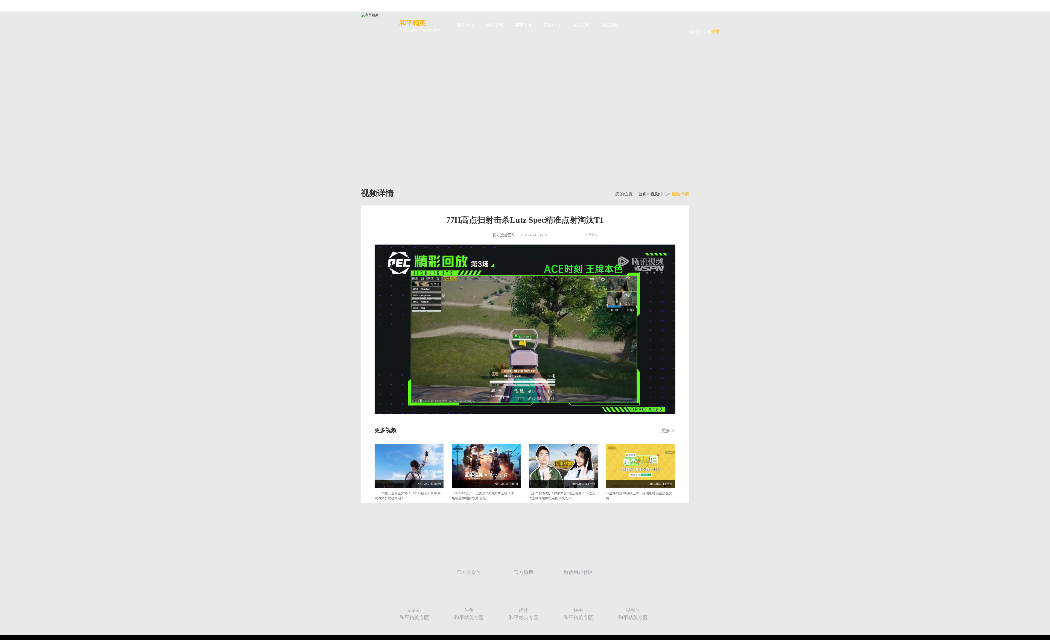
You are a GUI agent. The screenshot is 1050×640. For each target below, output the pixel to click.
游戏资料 (494, 25)
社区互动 (609, 25)
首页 (642, 194)
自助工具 (581, 25)
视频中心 (659, 194)
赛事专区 (523, 25)
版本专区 (466, 25)
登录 (704, 21)
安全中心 (552, 25)
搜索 (632, 25)
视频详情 (680, 194)
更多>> (668, 430)
